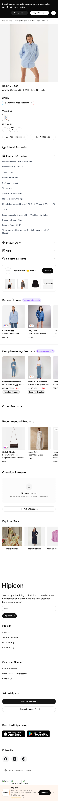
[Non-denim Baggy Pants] (13, 367)
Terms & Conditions (10, 637)
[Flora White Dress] (39, 438)
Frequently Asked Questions (14, 674)
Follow (48, 270)
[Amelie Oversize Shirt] (13, 316)
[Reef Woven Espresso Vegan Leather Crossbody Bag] (13, 438)
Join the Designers (29, 701)
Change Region (19, 13)
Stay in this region (40, 13)
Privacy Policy (8, 642)
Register (8, 616)
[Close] (54, 793)
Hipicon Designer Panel (29, 709)
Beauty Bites (7, 21)
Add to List (45, 137)
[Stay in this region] (53, 13)
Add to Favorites (17, 137)
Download (44, 793)
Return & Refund (9, 669)
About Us (6, 632)
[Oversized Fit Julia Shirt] (39, 316)
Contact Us (7, 679)
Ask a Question (31, 509)
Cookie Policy (8, 647)
